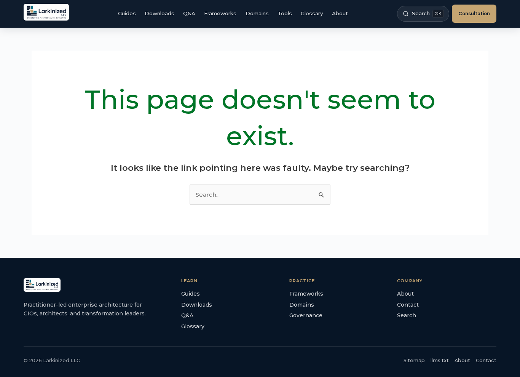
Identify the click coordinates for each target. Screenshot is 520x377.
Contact (408, 305)
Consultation (474, 13)
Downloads (159, 13)
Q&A (189, 13)
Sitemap (414, 360)
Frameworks (220, 13)
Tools (285, 13)
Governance (305, 315)
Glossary (312, 13)
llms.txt (440, 360)
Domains (257, 13)
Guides (127, 13)
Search (406, 315)
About (340, 13)
